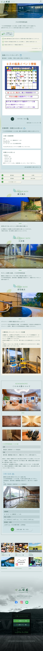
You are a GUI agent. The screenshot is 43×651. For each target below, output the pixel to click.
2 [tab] (20, 223)
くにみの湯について (12, 182)
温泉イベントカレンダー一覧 (35, 122)
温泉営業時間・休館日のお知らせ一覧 (33, 167)
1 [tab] (17, 223)
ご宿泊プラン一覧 (22, 621)
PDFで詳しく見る (21, 119)
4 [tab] (25, 223)
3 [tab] (23, 223)
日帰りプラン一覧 (22, 624)
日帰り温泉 (23, 529)
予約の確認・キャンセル (21, 628)
